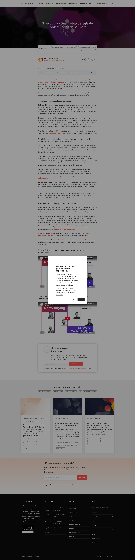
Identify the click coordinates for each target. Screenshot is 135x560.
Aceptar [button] (81, 299)
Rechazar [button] (73, 299)
